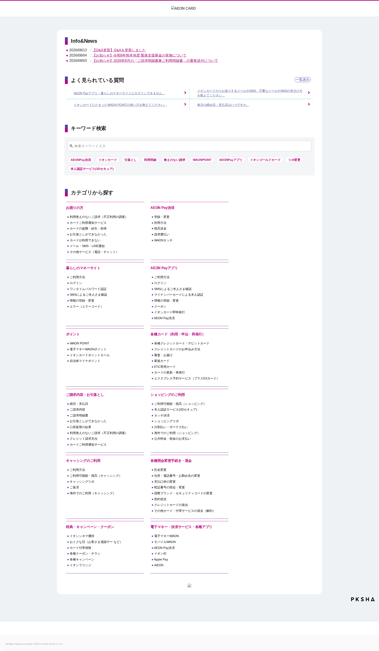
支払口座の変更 (165, 481)
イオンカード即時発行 (169, 312)
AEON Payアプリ (164, 268)
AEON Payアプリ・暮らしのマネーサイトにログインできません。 (119, 93)
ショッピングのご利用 (167, 395)
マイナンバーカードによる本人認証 (178, 294)
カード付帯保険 (80, 548)
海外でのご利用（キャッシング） (93, 493)
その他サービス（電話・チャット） (94, 252)
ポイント (73, 334)
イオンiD (160, 553)
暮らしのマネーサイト (83, 268)
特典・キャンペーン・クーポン (90, 527)
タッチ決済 (162, 415)
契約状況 (160, 499)
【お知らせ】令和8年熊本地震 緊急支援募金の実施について (139, 55)
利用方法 (160, 222)
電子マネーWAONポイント (88, 349)
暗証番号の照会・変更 (169, 487)
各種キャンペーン (82, 559)
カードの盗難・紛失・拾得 (88, 228)
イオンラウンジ (80, 565)
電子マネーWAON (166, 536)
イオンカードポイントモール (90, 355)
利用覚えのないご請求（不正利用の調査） (99, 217)
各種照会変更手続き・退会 (171, 460)
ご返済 (74, 487)
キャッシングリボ (82, 481)
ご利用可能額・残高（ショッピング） (180, 404)
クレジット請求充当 (83, 438)
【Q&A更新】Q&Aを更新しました (119, 50)
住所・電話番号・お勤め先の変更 (177, 475)
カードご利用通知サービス (88, 222)
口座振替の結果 (80, 427)
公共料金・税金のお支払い (172, 438)
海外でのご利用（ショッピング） (177, 433)
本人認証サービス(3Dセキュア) (175, 409)
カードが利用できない (85, 240)
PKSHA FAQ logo (363, 600)
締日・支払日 (79, 404)
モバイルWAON (165, 542)
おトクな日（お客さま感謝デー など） (96, 542)
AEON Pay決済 (162, 208)
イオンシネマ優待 (82, 536)
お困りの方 (74, 208)
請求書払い (162, 234)
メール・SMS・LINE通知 (87, 246)
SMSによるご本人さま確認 (88, 294)
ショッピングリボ (166, 421)
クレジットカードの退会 (171, 505)
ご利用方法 (77, 277)
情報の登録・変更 (82, 300)
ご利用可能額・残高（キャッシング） (96, 475)
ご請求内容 (77, 409)
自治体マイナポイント (85, 361)
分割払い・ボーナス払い (171, 427)
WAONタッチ (163, 240)
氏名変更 (160, 469)
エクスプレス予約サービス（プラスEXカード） (187, 378)
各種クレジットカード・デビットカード (181, 343)
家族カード (162, 361)
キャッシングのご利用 (83, 460)
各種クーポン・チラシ (85, 553)
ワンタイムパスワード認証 (88, 289)
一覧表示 (302, 80)
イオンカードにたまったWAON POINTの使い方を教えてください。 (120, 105)
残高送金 (160, 228)
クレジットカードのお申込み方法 (177, 349)
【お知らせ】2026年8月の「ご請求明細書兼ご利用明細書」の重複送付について (155, 60)
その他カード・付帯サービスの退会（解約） (185, 510)
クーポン (160, 306)
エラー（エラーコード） (87, 306)
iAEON (158, 565)
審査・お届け (163, 355)
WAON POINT (79, 343)
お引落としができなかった (88, 234)
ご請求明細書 (79, 415)
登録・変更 (162, 217)
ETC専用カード (165, 366)
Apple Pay (161, 559)
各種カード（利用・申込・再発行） (177, 334)
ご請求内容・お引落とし (85, 395)
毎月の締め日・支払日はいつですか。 (223, 105)
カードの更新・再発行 (169, 372)
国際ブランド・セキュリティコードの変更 (183, 493)
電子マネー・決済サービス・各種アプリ (181, 527)
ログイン (76, 283)
